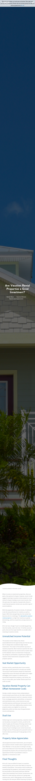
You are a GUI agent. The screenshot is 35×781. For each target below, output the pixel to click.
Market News (10, 297)
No (23, 5)
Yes (21, 5)
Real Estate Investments (16, 299)
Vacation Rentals (21, 297)
